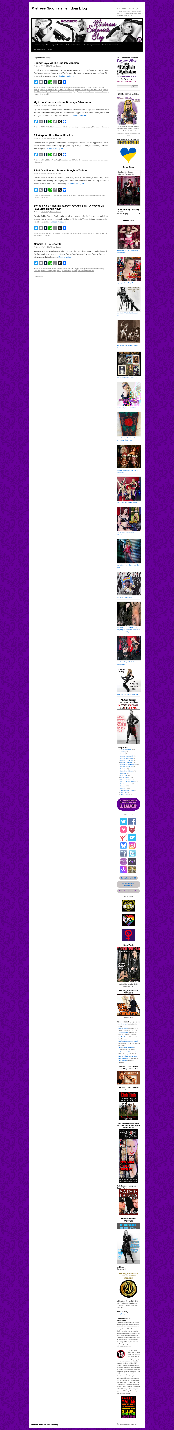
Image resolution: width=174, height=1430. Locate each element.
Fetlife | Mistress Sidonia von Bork (128, 1041)
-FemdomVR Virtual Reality (128, 764)
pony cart (85, 195)
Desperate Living (123, 1032)
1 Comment (46, 235)
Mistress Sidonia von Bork (52, 92)
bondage (81, 92)
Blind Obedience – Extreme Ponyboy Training (61, 170)
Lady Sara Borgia (76, 87)
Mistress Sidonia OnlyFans (43, 49)
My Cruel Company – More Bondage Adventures (62, 102)
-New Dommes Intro (126, 784)
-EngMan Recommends (126, 756)
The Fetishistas (122, 1060)
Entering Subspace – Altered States (126, 408)
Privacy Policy (121, 1314)
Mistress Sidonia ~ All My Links (127, 1056)
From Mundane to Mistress (126, 1047)
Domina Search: (124, 794)
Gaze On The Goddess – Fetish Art (126, 377)
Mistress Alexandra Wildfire (48, 90)
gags (54, 271)
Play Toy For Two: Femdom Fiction (127, 502)
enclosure (85, 160)
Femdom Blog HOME (41, 45)
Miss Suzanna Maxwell (89, 87)
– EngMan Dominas (125, 749)
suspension (81, 271)
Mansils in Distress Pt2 (47, 244)
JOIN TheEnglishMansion (91, 45)
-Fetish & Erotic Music (126, 767)
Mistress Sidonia (55, 66)
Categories (120, 211)
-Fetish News (123, 775)
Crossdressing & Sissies (127, 790)
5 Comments (44, 197)
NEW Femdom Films (73, 45)
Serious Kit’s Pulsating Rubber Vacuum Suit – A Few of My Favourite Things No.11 (69, 207)
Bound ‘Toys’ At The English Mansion (56, 63)
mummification (89, 92)
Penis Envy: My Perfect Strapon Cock (127, 694)
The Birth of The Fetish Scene (125, 597)
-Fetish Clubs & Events (126, 771)
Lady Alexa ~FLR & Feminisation (128, 1052)
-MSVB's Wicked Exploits (48, 127)
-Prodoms (122, 786)
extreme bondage (47, 271)
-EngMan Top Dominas (126, 758)
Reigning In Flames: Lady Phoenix (126, 283)
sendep (36, 94)
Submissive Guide (123, 1058)
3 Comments (105, 127)
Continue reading (66, 76)
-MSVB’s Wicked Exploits (127, 782)
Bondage (67, 87)
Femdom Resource (123, 1037)
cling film (78, 160)
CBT (73, 160)
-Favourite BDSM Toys (47, 233)
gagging (89, 127)
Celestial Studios (123, 1028)
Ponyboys (92, 195)
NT (93, 127)
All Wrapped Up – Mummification (53, 135)
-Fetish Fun (123, 773)
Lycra (90, 160)
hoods (59, 271)
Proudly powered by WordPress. (128, 1424)
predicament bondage (102, 92)
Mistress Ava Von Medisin (66, 90)
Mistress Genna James (94, 90)
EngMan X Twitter (57, 45)
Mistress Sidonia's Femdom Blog (59, 8)
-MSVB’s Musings (125, 779)
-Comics (122, 754)
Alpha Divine (59, 87)
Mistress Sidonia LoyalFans (111, 45)
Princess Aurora (66, 92)
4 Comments (90, 271)
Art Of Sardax (122, 1024)
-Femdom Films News (47, 87)
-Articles (42, 160)
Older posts (38, 276)
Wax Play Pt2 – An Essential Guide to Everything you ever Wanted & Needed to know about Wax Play (128, 629)
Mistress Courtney (81, 90)
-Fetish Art (123, 769)
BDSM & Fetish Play (52, 160)
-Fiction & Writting (125, 777)
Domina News (124, 792)
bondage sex (90, 268)
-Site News (123, 788)
